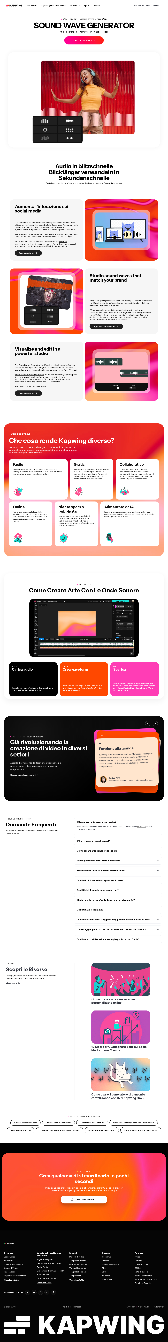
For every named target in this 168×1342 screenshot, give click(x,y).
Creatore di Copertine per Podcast (141, 1130)
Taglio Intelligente (45, 1259)
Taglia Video (9, 1272)
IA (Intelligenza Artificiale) (53, 6)
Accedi (156, 5)
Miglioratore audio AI (20, 1130)
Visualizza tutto (13, 983)
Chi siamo (106, 1257)
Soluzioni (74, 6)
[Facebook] (53, 1292)
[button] (127, 762)
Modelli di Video (76, 1257)
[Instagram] (40, 1292)
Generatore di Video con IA (49, 1263)
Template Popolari (77, 1272)
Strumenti (31, 6)
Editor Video (9, 1257)
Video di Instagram (77, 1268)
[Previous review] (147, 723)
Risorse (105, 1260)
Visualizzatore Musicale (25, 1122)
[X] (27, 1292)
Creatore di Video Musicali (58, 1122)
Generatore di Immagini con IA (50, 1271)
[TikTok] (46, 1292)
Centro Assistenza (110, 1264)
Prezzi (97, 5)
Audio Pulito (42, 1267)
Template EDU (75, 1275)
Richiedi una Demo (142, 5)
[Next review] (155, 723)
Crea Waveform (26, 253)
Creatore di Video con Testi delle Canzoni (59, 1130)
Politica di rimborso (143, 1275)
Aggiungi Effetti (87, 19)
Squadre (106, 1275)
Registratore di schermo (15, 1275)
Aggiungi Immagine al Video (101, 1130)
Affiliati (138, 1268)
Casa (65, 19)
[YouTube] (34, 1292)
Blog (104, 1268)
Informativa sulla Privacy (146, 1279)
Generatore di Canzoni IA (92, 1122)
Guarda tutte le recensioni (23, 775)
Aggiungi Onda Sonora (104, 326)
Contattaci (107, 1279)
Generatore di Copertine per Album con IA (133, 1122)
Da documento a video (47, 1278)
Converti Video (11, 1268)
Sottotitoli (8, 1260)
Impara (86, 6)
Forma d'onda (102, 19)
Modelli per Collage (78, 1264)
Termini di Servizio (143, 1283)
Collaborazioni (141, 1264)
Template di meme (77, 1260)
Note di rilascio (141, 1272)
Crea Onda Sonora (82, 40)
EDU (104, 1272)
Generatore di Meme (13, 1264)
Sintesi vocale (43, 1274)
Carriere (138, 1260)
